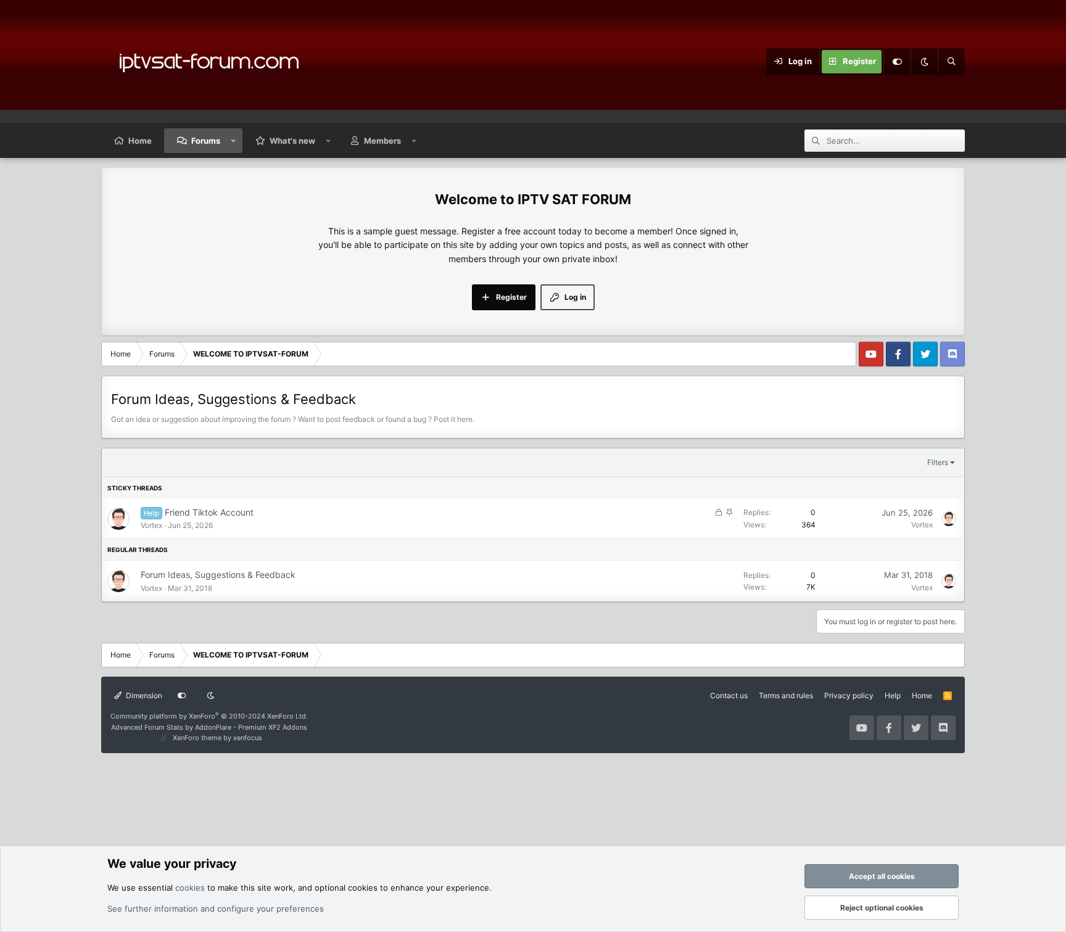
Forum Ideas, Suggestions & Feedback (218, 574)
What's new (292, 141)
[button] (233, 140)
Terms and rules (786, 695)
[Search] (951, 61)
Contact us (729, 695)
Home (140, 141)
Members (382, 141)
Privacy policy (849, 695)
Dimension (143, 695)
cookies (190, 888)
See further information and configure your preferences (215, 908)
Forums (205, 141)
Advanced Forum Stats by (209, 727)
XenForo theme (197, 737)
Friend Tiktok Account (209, 512)
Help (893, 695)
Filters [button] (937, 462)
